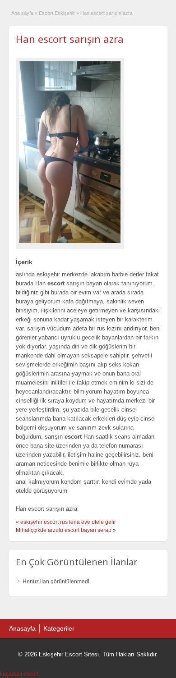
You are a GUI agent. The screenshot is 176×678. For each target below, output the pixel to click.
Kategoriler (58, 628)
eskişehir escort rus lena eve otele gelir (68, 522)
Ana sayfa (22, 13)
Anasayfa (22, 628)
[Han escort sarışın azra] (70, 152)
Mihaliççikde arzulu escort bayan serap (63, 530)
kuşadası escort (19, 674)
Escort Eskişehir (57, 13)
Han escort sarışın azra (70, 39)
